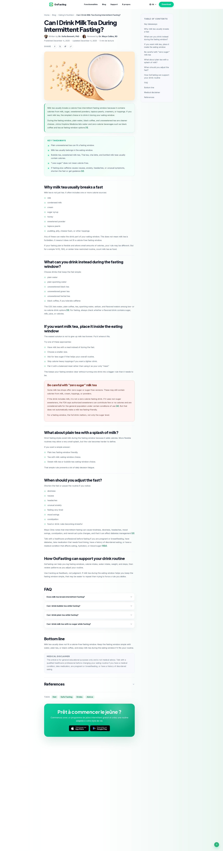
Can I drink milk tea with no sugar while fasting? (69, 624)
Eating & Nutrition (66, 15)
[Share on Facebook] (55, 46)
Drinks (79, 697)
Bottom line (149, 87)
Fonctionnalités (91, 4)
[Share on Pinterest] (65, 46)
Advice (90, 697)
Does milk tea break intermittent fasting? (66, 597)
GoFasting (60, 4)
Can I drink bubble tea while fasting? (63, 606)
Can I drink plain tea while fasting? (62, 615)
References (149, 97)
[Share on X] (60, 46)
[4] (117, 406)
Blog (104, 4)
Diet (54, 697)
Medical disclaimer (152, 92)
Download (166, 4)
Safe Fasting (66, 697)
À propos (126, 4)
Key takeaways (150, 24)
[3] (67, 310)
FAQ (146, 82)
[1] (87, 127)
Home (46, 15)
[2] (82, 171)
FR (153, 4)
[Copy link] (71, 46)
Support (114, 4)
